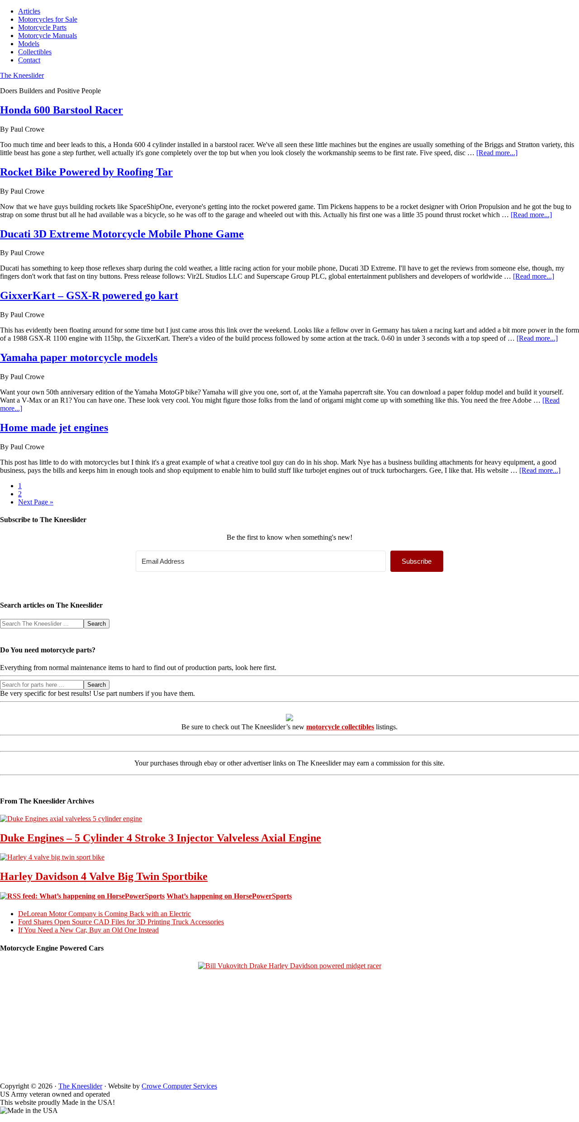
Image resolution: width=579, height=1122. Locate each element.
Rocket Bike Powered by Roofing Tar (86, 172)
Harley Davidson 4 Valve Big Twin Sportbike (104, 876)
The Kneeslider (22, 75)
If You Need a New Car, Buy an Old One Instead (88, 930)
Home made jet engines (54, 427)
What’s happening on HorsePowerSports (229, 896)
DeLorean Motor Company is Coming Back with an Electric (104, 914)
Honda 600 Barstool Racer (61, 110)
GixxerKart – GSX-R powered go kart (89, 295)
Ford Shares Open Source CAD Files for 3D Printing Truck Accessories (121, 922)
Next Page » (35, 502)
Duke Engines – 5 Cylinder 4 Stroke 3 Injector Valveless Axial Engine (160, 838)
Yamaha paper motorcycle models (78, 357)
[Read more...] (496, 153)
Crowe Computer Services (179, 1086)
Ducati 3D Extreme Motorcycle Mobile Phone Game (122, 234)
